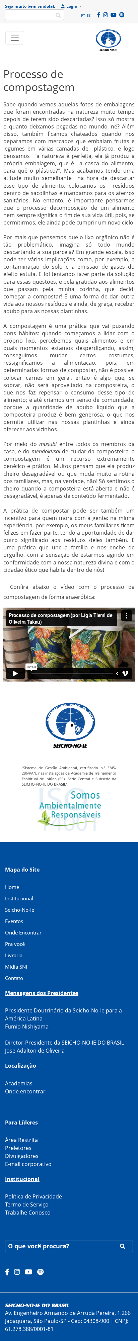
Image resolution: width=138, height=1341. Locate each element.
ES (88, 15)
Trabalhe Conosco (28, 1212)
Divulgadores (22, 1156)
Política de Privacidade (33, 1196)
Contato (14, 978)
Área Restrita (21, 1140)
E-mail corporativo (28, 1164)
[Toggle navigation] (14, 37)
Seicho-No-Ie (19, 909)
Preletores (18, 1148)
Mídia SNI (16, 966)
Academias (18, 1083)
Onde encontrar (25, 1091)
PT (83, 15)
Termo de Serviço (27, 1204)
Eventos (14, 921)
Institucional (19, 898)
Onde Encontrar (23, 932)
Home (12, 887)
